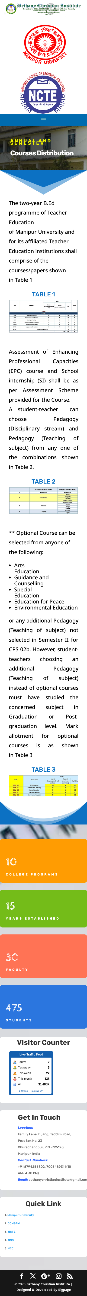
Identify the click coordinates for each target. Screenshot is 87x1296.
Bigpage (64, 1289)
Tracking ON (36, 1091)
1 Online (23, 1091)
